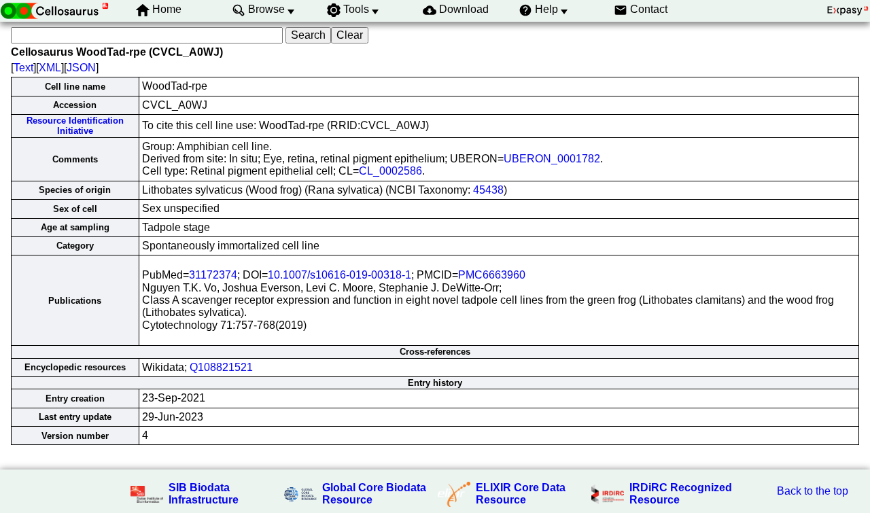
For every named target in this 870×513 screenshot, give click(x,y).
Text (23, 67)
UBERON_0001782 (552, 158)
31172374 (213, 275)
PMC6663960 (491, 275)
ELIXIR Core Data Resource (521, 494)
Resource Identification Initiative (75, 126)
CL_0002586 (390, 171)
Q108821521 (221, 367)
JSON (81, 67)
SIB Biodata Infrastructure (204, 494)
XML (50, 67)
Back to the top (812, 491)
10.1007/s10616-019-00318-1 (339, 275)
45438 (488, 190)
